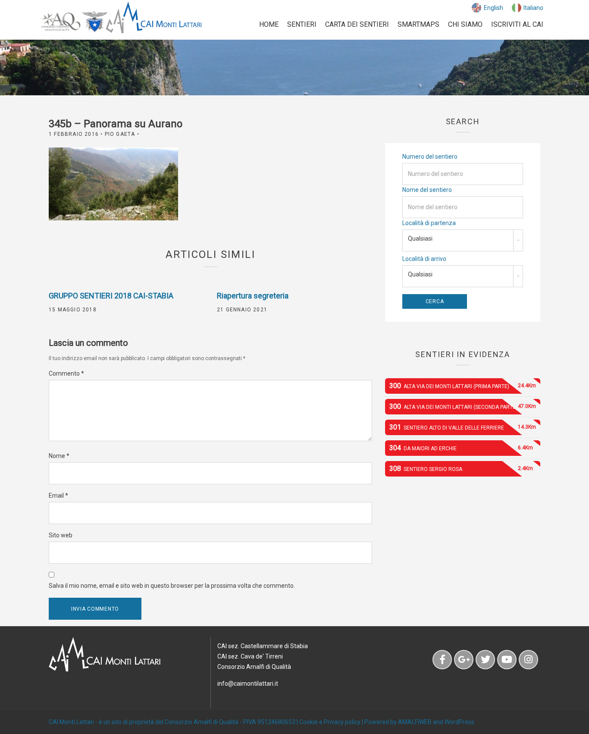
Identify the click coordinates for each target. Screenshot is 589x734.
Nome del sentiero (427, 189)
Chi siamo (465, 24)
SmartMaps (418, 24)
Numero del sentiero (429, 156)
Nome (59, 455)
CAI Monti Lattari (71, 721)
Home (269, 24)
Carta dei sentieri (357, 24)
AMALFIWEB (415, 721)
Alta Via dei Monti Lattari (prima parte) (462, 386)
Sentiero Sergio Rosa (461, 468)
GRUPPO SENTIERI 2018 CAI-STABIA (111, 295)
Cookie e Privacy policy (329, 721)
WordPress (459, 721)
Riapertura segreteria (252, 295)
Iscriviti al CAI (517, 24)
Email (58, 495)
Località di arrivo (424, 258)
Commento (66, 373)
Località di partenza (429, 223)
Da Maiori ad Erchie (461, 448)
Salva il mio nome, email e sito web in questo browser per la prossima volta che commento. (172, 585)
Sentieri (301, 24)
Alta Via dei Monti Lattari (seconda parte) (462, 406)
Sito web (60, 535)
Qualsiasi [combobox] (420, 238)
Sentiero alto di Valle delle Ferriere (462, 427)
